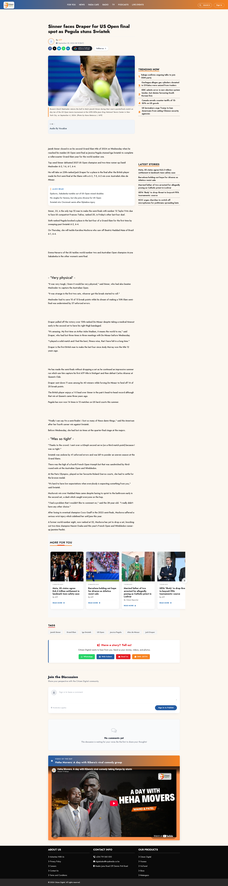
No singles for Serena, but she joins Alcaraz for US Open (75, 197)
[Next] (185, 581)
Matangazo (144, 875)
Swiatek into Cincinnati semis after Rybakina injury (72, 202)
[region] (117, 581)
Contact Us (54, 870)
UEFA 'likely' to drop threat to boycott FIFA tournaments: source (158, 194)
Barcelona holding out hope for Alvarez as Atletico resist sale (158, 179)
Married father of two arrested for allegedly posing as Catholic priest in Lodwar (159, 186)
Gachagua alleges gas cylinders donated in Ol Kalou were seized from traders (160, 84)
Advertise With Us (57, 856)
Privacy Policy (55, 861)
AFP (60, 40)
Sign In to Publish (166, 707)
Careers (53, 866)
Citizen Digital (145, 856)
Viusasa (143, 861)
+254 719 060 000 (104, 856)
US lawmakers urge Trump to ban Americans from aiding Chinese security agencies (160, 111)
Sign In (219, 5)
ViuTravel (143, 866)
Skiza (142, 870)
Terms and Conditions (58, 875)
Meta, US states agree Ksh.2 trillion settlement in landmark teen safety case (156, 171)
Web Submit (107, 656)
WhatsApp (88, 656)
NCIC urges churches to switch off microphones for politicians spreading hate (158, 201)
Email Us (124, 656)
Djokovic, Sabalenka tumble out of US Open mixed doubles (77, 193)
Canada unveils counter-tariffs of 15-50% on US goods (159, 102)
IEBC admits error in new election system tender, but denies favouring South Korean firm (161, 92)
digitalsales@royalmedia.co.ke (107, 861)
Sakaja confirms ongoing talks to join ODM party (158, 76)
